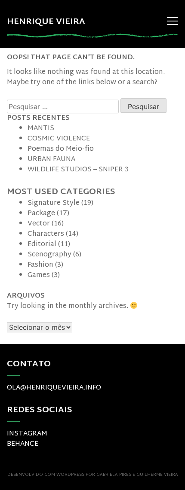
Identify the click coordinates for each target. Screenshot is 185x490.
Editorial (42, 244)
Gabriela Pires (113, 475)
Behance (22, 444)
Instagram (27, 434)
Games (39, 275)
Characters (46, 234)
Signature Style (54, 203)
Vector (39, 224)
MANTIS (41, 128)
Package (41, 213)
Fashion (40, 265)
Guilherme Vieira (157, 475)
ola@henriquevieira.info (54, 388)
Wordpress (70, 475)
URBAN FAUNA (51, 159)
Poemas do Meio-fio (61, 149)
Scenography (49, 255)
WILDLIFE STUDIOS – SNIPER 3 (78, 170)
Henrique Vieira (46, 22)
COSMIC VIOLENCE (59, 139)
